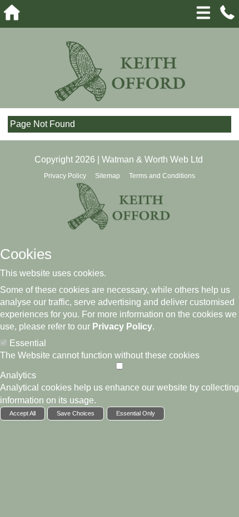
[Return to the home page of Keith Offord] (119, 70)
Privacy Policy (122, 326)
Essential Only (135, 413)
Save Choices (75, 413)
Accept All (22, 413)
